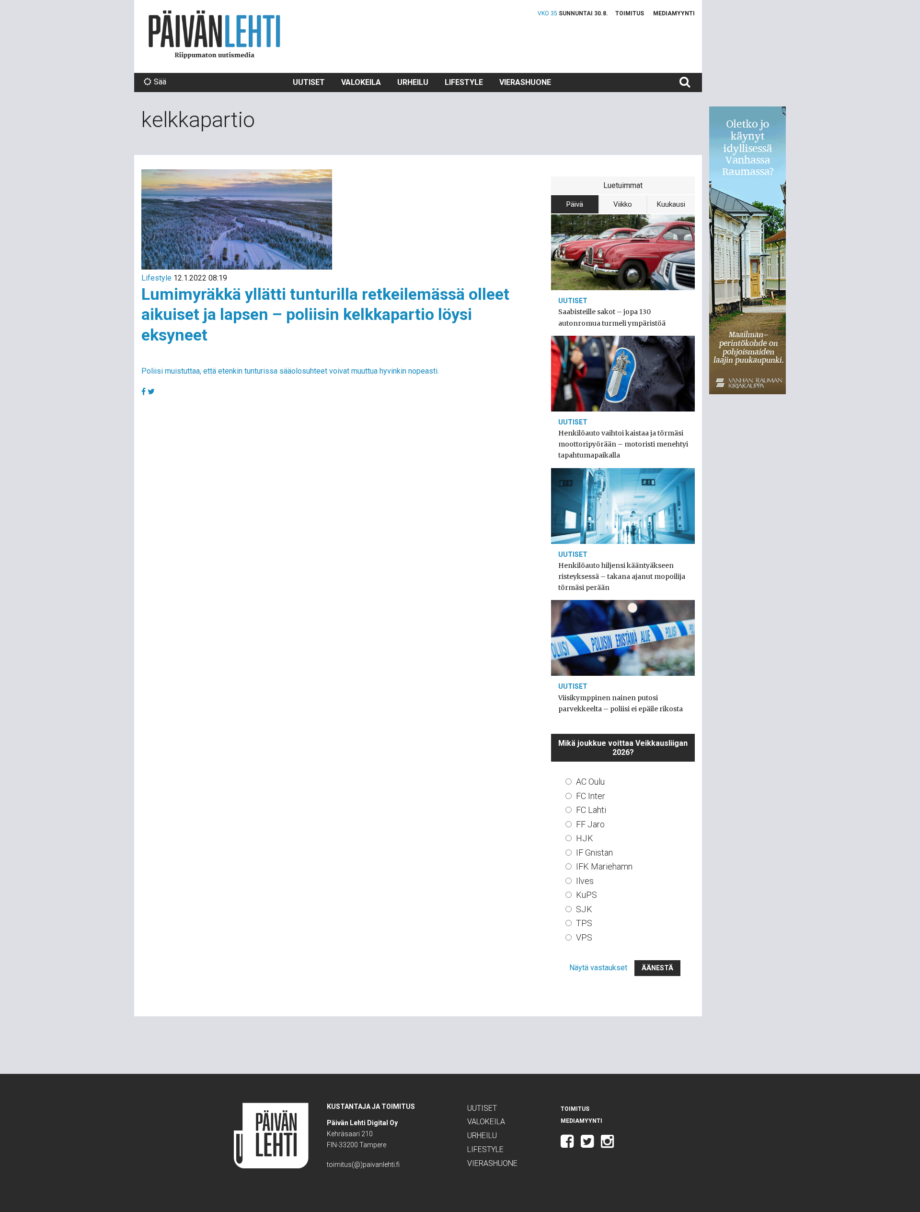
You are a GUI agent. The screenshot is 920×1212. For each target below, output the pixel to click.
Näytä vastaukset (598, 967)
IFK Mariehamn (604, 866)
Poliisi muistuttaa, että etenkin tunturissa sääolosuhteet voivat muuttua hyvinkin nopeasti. (290, 371)
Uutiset (309, 82)
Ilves (585, 881)
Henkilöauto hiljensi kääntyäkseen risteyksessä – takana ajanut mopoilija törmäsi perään (621, 576)
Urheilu (412, 82)
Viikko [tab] (622, 204)
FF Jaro (590, 824)
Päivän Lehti (214, 34)
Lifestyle (464, 82)
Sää (160, 81)
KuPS (586, 895)
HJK (584, 838)
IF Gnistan (594, 852)
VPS (584, 937)
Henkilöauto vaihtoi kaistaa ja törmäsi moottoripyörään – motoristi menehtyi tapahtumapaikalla (623, 444)
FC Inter (590, 796)
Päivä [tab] (574, 204)
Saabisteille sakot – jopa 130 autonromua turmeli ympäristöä (612, 317)
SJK (584, 909)
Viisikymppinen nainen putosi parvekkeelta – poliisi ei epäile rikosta (620, 703)
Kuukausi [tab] (671, 204)
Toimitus (629, 13)
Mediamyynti (674, 13)
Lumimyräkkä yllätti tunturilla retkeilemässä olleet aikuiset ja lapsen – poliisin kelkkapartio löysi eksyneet (325, 314)
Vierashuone (525, 82)
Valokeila (361, 82)
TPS (584, 923)
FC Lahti (591, 810)
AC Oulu (590, 782)
